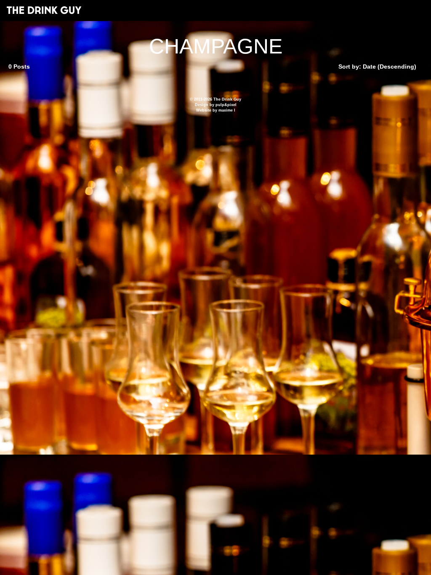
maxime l (226, 110)
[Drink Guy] (43, 10)
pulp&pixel (226, 105)
